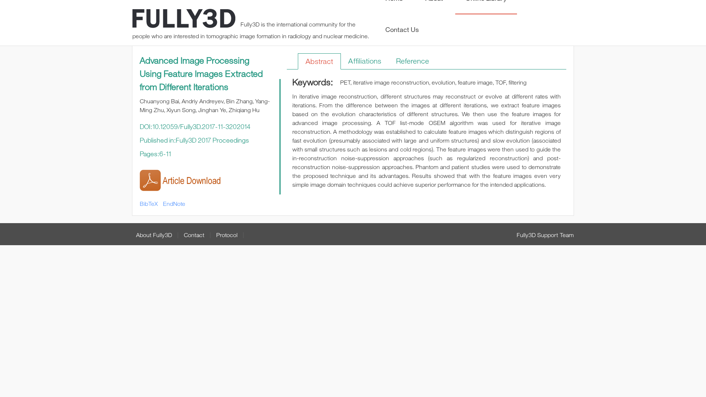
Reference (412, 60)
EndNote (174, 203)
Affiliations (364, 60)
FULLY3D (183, 19)
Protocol (227, 235)
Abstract (319, 61)
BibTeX (149, 203)
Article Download (183, 181)
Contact (194, 235)
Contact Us (402, 29)
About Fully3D (154, 235)
